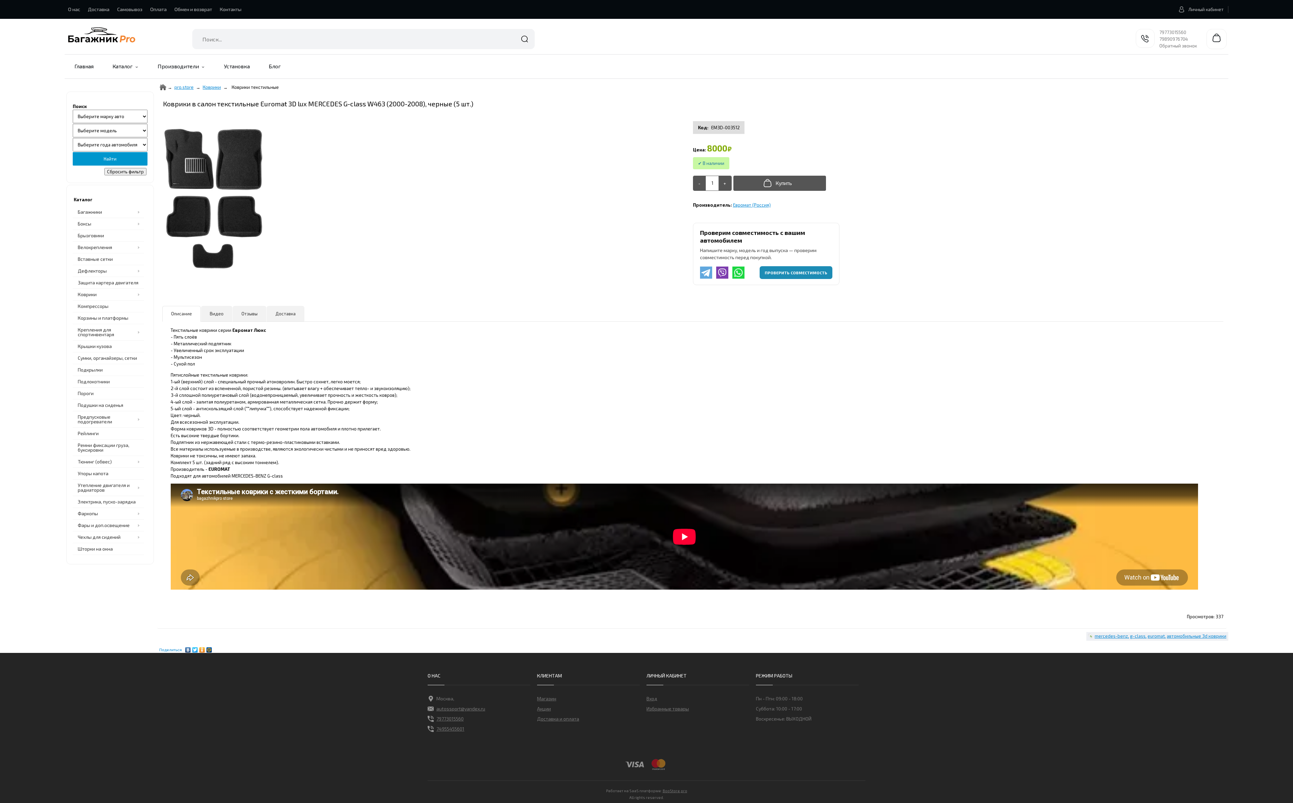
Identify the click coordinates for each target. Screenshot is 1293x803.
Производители (178, 66)
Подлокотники (94, 381)
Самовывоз (129, 9)
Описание (181, 313)
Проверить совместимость (796, 272)
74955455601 (450, 729)
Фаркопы (88, 513)
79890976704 (1173, 39)
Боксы (84, 223)
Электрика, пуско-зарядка (107, 501)
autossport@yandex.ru (460, 708)
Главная (84, 66)
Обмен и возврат (193, 9)
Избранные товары (667, 708)
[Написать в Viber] (722, 273)
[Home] (163, 87)
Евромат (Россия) (752, 205)
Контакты (230, 9)
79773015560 (1172, 32)
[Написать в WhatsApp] (738, 273)
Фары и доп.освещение (104, 525)
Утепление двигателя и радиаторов (104, 487)
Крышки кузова (95, 346)
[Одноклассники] (202, 648)
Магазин (546, 698)
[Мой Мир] (209, 648)
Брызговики (91, 235)
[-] (699, 183)
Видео (217, 313)
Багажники (90, 212)
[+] (725, 183)
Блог (275, 66)
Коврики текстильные (255, 87)
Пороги (86, 393)
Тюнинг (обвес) (95, 461)
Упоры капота (93, 473)
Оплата (158, 9)
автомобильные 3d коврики (1196, 636)
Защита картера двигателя (108, 282)
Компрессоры (93, 306)
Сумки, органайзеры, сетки (107, 358)
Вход (651, 698)
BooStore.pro (675, 790)
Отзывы (249, 313)
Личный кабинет (1206, 9)
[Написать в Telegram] (706, 273)
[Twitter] (195, 648)
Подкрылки (90, 370)
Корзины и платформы (103, 318)
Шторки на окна (95, 549)
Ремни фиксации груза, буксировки (103, 447)
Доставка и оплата (558, 719)
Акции (544, 708)
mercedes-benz (1111, 636)
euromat (1156, 636)
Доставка (98, 9)
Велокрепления (95, 247)
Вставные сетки (95, 259)
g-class (1138, 636)
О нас (74, 9)
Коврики (212, 87)
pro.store (184, 87)
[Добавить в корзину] (779, 183)
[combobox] (363, 39)
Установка (237, 66)
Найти (525, 39)
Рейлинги (88, 433)
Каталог (122, 66)
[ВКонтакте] (188, 648)
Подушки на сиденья (100, 405)
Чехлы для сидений (99, 537)
